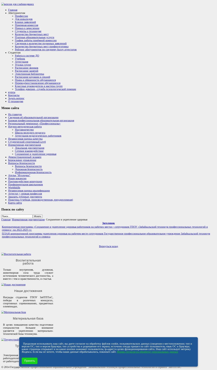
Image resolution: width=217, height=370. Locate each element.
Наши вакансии (17, 178)
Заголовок (108, 223)
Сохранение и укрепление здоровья (35, 154)
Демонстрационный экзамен (24, 157)
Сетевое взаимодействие (29, 151)
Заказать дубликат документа (25, 196)
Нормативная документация (24, 144)
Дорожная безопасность (29, 169)
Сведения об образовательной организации (33, 117)
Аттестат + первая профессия (25, 193)
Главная (6, 219)
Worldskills (14, 187)
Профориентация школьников (25, 184)
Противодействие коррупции (25, 181)
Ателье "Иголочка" (19, 175)
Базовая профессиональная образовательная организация (41, 120)
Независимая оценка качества (25, 138)
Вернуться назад (108, 246)
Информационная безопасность (33, 172)
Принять (29, 360)
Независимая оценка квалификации (29, 190)
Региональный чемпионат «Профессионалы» (34, 123)
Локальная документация (29, 147)
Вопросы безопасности (21, 163)
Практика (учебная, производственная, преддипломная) (40, 199)
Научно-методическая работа (25, 126)
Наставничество (24, 129)
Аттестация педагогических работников (38, 135)
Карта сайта (15, 202)
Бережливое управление (22, 160)
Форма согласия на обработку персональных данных (147, 351)
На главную (15, 114)
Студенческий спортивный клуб (27, 141)
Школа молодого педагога (30, 132)
